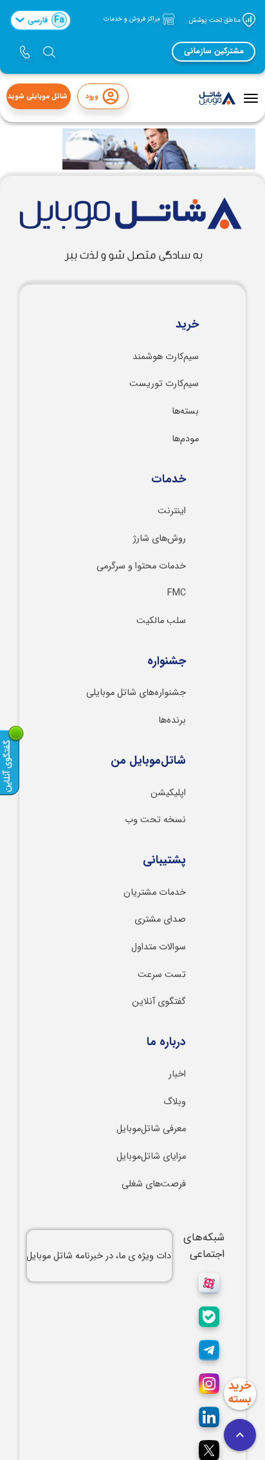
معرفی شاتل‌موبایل (151, 1128)
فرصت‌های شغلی (154, 1184)
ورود (92, 96)
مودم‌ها (185, 439)
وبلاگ (174, 1102)
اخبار (177, 1074)
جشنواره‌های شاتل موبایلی (136, 692)
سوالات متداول (158, 947)
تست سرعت (162, 974)
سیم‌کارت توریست (164, 383)
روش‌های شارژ (159, 538)
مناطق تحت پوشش (215, 19)
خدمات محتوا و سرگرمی (141, 566)
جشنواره (166, 661)
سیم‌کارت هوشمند (165, 356)
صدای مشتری (160, 919)
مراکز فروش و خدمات (133, 19)
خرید (187, 325)
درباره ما (166, 1042)
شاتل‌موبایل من (148, 761)
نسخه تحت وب (155, 820)
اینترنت (172, 511)
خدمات (168, 479)
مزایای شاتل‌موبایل (151, 1156)
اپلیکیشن (168, 793)
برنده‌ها (172, 720)
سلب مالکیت (161, 620)
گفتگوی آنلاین (159, 1001)
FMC (176, 593)
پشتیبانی (164, 860)
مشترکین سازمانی (214, 51)
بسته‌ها (185, 411)
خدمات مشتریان (154, 892)
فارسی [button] (46, 20)
